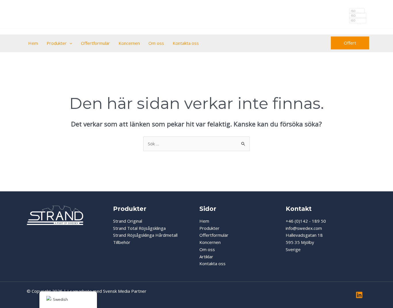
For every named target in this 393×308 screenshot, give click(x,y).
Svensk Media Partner (124, 291)
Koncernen (129, 43)
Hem (33, 43)
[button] (69, 43)
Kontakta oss (186, 43)
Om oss (156, 43)
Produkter (57, 43)
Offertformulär (95, 43)
